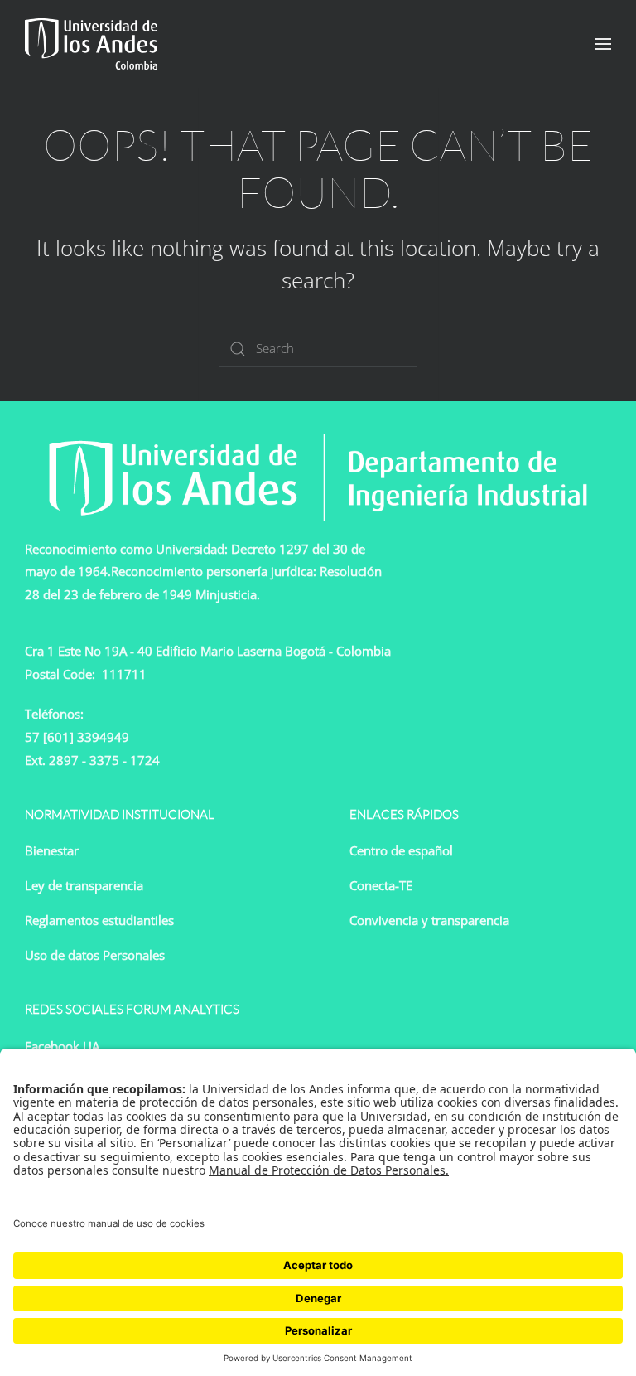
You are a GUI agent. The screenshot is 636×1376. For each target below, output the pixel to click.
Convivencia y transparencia (429, 920)
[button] (603, 44)
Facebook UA (62, 1046)
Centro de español (401, 850)
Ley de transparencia (84, 885)
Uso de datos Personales (95, 955)
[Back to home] (91, 44)
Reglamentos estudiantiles (99, 920)
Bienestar (52, 850)
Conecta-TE (380, 885)
